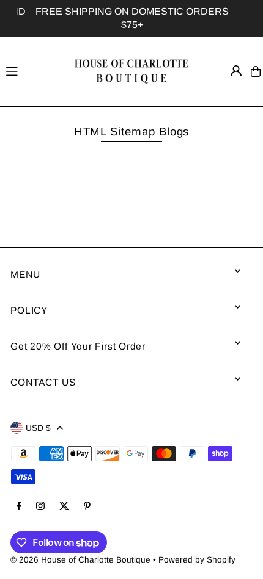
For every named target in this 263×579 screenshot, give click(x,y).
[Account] (236, 70)
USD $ (38, 428)
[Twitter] (64, 507)
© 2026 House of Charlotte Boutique (80, 559)
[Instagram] (40, 507)
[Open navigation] (32, 70)
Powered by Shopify (196, 559)
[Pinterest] (87, 507)
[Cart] (256, 71)
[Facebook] (19, 507)
